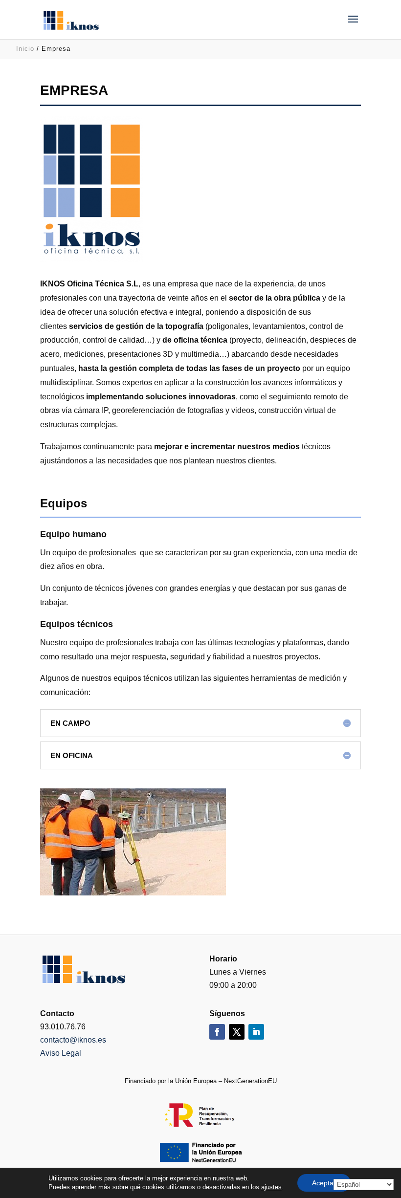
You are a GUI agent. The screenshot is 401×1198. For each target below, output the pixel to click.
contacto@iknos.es (73, 1040)
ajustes (271, 1187)
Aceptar (324, 1183)
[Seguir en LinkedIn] (256, 1032)
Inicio (25, 48)
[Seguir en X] (237, 1032)
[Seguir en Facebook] (217, 1032)
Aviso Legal (60, 1053)
